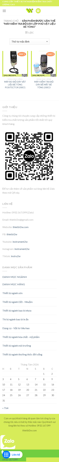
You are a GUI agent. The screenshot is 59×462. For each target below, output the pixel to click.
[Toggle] (51, 283)
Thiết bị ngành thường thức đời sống (22, 354)
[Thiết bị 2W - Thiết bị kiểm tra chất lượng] (29, 10)
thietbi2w (12, 234)
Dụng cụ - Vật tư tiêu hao (16, 328)
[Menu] (4, 11)
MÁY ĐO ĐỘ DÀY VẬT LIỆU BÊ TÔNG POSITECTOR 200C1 (15, 85)
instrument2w (20, 241)
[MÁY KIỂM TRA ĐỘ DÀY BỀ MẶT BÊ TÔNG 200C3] (44, 64)
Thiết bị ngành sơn (12, 293)
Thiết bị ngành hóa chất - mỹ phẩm (20, 336)
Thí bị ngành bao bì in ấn (15, 319)
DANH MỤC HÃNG (13, 284)
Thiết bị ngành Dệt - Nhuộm (17, 301)
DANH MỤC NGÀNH (14, 276)
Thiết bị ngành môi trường (16, 345)
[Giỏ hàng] (38, 10)
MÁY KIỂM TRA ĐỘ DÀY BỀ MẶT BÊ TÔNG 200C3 (43, 85)
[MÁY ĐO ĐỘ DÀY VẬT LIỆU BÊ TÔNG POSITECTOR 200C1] (15, 64)
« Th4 (5, 407)
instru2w (15, 256)
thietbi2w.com (20, 226)
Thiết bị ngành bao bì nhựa (16, 310)
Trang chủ (11, 20)
